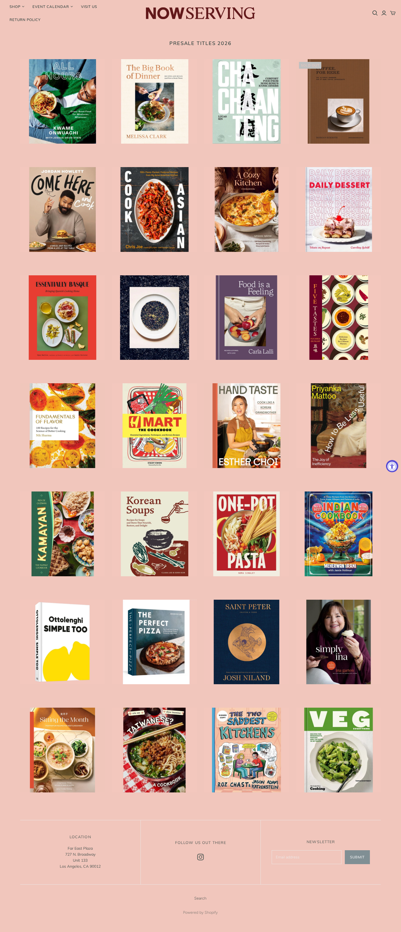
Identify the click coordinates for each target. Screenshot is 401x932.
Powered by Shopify (200, 912)
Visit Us (89, 6)
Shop (15, 6)
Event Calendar (50, 6)
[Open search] (375, 13)
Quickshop (40, 153)
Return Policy (25, 19)
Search (200, 898)
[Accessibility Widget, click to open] (392, 466)
